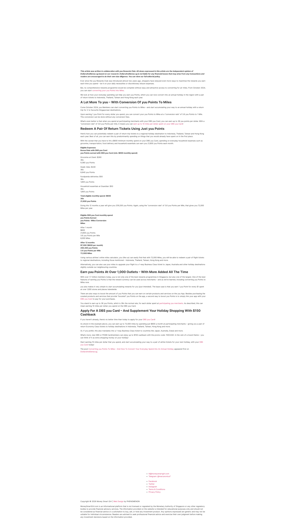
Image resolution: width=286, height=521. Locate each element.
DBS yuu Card (86, 299)
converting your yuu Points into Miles (108, 90)
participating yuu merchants (171, 303)
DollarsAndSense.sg (88, 351)
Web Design (118, 501)
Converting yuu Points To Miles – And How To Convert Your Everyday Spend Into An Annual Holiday (131, 349)
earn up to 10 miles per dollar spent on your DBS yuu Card (158, 124)
